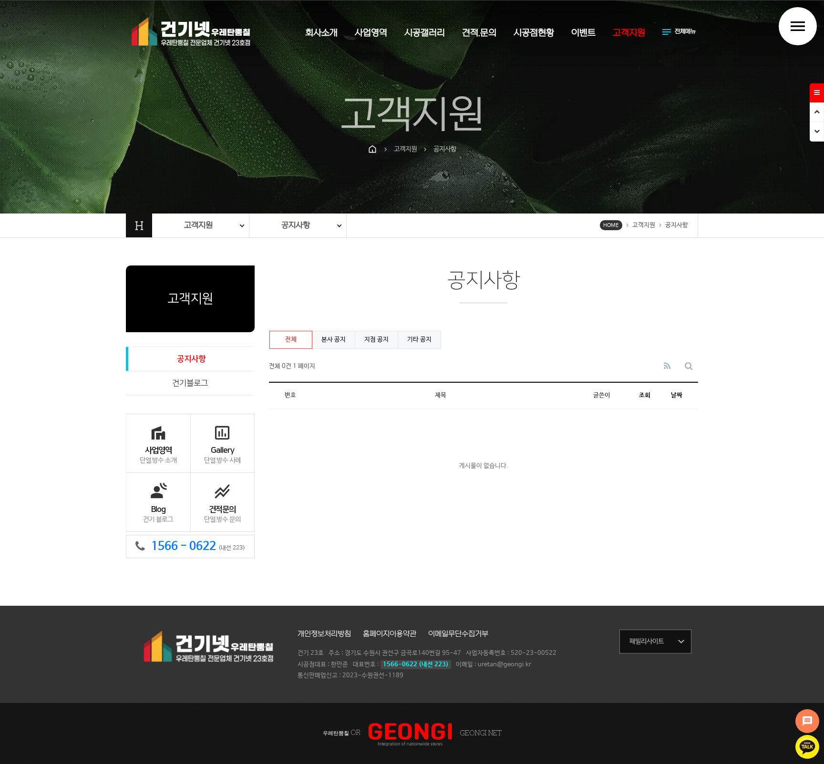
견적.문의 (479, 33)
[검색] (689, 366)
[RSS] (667, 366)
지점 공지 (376, 339)
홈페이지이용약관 (389, 634)
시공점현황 (534, 33)
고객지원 (629, 33)
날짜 (676, 395)
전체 (291, 339)
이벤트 (583, 33)
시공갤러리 (424, 33)
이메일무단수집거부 (458, 634)
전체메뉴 (678, 32)
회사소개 (321, 33)
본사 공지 (333, 339)
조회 (644, 395)
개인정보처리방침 (324, 634)
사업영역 (371, 33)
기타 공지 (419, 339)
